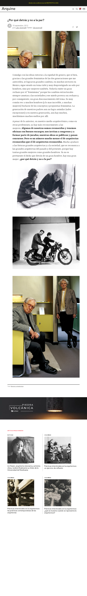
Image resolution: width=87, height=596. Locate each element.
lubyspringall (37, 28)
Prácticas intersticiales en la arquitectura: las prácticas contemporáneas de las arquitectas (23, 511)
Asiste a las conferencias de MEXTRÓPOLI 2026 (43, 3)
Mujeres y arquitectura (17, 386)
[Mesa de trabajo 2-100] (43, 419)
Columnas (47, 435)
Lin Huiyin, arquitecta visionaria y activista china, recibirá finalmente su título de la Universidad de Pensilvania (23, 468)
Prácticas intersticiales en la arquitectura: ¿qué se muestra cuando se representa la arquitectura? (60, 511)
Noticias (10, 435)
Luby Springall (21, 28)
